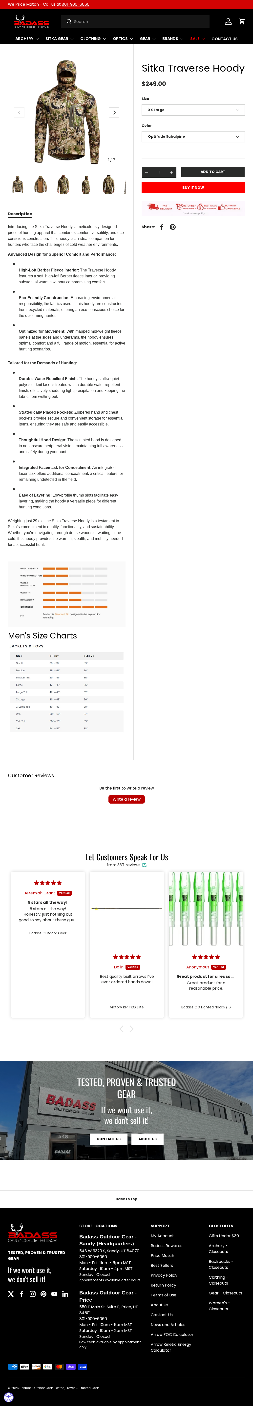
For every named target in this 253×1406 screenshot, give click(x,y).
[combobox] (135, 21)
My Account (162, 1236)
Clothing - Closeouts (218, 1280)
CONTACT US (224, 39)
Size (145, 98)
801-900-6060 (75, 4)
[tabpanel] (67, 481)
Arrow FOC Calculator (172, 1334)
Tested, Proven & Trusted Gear (76, 1388)
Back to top (126, 1198)
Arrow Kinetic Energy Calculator (171, 1347)
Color (147, 125)
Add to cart (213, 171)
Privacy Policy (164, 1275)
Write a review (127, 799)
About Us (147, 1138)
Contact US (109, 1138)
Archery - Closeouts (218, 1248)
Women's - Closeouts (219, 1306)
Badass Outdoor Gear (36, 1388)
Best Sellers (162, 1265)
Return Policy (163, 1285)
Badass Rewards (166, 1246)
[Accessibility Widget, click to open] (9, 1397)
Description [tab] (20, 214)
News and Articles (168, 1325)
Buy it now (193, 187)
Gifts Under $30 (224, 1236)
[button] (242, 21)
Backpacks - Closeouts (221, 1264)
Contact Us (162, 1315)
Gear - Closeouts (225, 1293)
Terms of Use (163, 1295)
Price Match (162, 1255)
